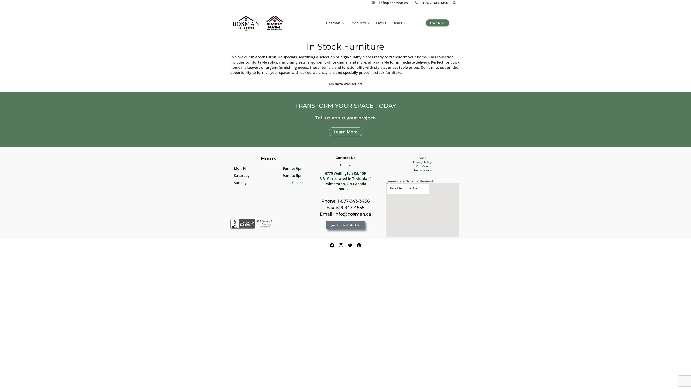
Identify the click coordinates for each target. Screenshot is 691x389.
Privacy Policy (422, 162)
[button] (454, 3)
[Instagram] (341, 245)
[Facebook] (332, 245)
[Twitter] (350, 245)
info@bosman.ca (393, 2)
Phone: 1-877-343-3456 (345, 201)
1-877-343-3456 (435, 2)
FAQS (422, 158)
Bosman (333, 23)
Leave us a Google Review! (409, 181)
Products (358, 23)
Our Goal (422, 166)
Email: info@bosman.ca (345, 214)
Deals (397, 23)
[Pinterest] (358, 245)
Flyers (381, 23)
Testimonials (422, 170)
